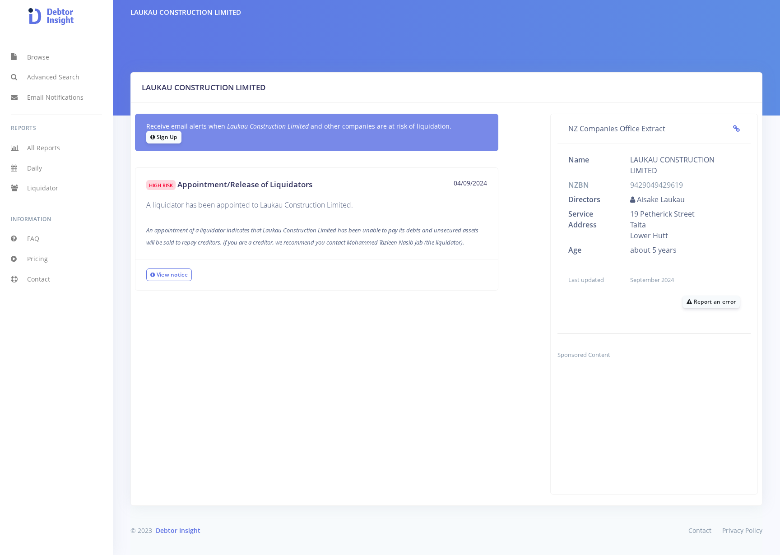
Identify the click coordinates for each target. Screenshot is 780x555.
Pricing (37, 258)
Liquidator (42, 188)
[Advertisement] (654, 431)
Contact (38, 279)
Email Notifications (55, 97)
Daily (34, 168)
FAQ (33, 238)
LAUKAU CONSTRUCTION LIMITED (185, 12)
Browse (38, 57)
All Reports (43, 147)
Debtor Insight (178, 530)
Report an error (714, 301)
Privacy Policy (742, 530)
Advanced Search (53, 77)
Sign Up (166, 137)
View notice (171, 274)
